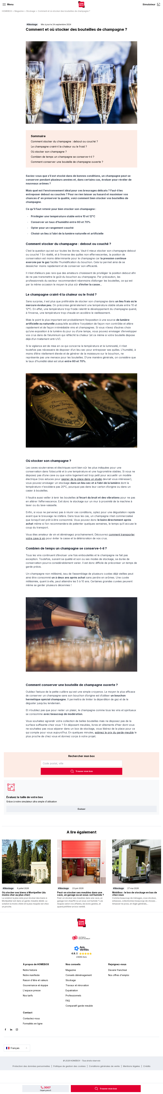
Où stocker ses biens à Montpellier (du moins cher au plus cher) (24, 893)
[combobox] (81, 763)
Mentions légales (131, 1066)
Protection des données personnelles (31, 1066)
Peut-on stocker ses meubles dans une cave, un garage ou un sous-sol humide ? (80, 893)
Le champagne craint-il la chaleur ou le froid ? (59, 146)
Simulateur (149, 4)
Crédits (146, 1066)
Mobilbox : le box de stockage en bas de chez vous (134, 893)
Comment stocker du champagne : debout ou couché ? (64, 141)
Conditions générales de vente (104, 1066)
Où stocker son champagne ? (49, 151)
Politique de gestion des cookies (69, 1066)
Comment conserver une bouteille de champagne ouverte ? (67, 161)
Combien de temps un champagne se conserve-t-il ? (62, 156)
